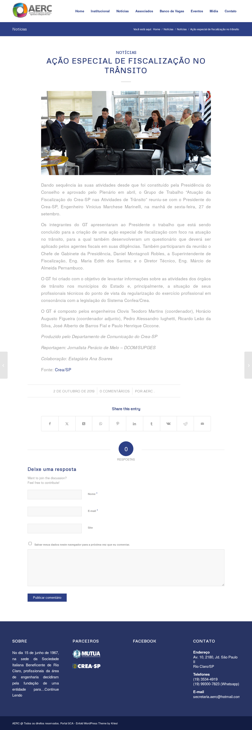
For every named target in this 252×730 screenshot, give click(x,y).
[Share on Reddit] (185, 423)
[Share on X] (67, 423)
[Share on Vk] (168, 423)
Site (90, 527)
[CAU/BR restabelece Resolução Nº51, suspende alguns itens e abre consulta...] (4, 365)
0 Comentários (115, 391)
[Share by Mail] (202, 423)
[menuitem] (79, 11)
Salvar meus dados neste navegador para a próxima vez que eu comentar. (82, 544)
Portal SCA (66, 723)
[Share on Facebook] (49, 423)
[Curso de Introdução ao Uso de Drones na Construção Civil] (248, 365)
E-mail (93, 510)
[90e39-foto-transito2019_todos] (126, 133)
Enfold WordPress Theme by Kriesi (97, 723)
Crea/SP (63, 369)
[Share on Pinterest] (117, 423)
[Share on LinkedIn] (134, 423)
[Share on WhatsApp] (100, 423)
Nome (92, 493)
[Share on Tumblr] (151, 423)
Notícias (19, 29)
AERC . (149, 391)
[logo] (32, 12)
